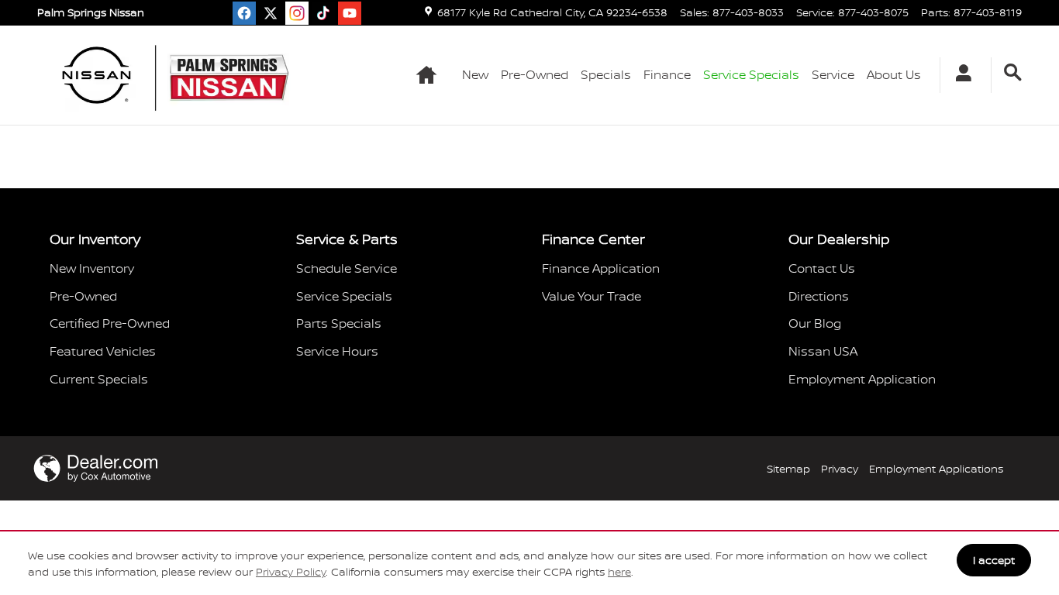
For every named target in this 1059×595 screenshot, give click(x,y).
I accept (994, 559)
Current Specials (99, 378)
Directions (818, 295)
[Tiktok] (323, 13)
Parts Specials (338, 323)
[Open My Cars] (959, 75)
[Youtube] (349, 13)
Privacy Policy (291, 571)
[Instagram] (297, 13)
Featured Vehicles (103, 350)
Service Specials (344, 295)
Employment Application (862, 378)
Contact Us (821, 268)
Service (833, 74)
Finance (667, 74)
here (619, 571)
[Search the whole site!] (1013, 72)
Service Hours (337, 350)
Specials (606, 74)
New (475, 74)
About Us (894, 74)
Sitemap (788, 468)
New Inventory (92, 268)
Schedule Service (346, 268)
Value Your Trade (591, 295)
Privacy (839, 468)
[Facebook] (244, 13)
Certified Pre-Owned (110, 323)
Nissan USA (822, 350)
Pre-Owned (534, 74)
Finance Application (601, 268)
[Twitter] (270, 13)
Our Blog (814, 323)
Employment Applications (936, 468)
